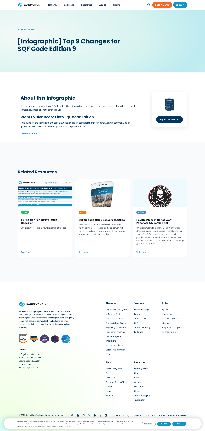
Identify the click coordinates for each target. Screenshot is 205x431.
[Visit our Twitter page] (89, 415)
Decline (164, 424)
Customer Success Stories (117, 382)
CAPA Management (114, 336)
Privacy (126, 415)
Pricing (116, 4)
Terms (117, 415)
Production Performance (116, 318)
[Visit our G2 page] (94, 415)
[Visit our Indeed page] (100, 415)
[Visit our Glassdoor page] (106, 415)
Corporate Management (172, 327)
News (108, 391)
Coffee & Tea (140, 318)
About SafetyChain (114, 368)
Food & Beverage (141, 309)
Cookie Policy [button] (23, 426)
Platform (52, 4)
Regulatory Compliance (116, 327)
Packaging (138, 332)
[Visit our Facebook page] (83, 415)
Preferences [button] (67, 426)
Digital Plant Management (117, 309)
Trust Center (139, 400)
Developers (150, 415)
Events (137, 377)
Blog (136, 373)
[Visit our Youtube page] (78, 415)
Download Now (28, 133)
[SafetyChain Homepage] (29, 5)
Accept (179, 424)
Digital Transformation (115, 349)
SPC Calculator (140, 386)
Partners (109, 395)
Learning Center (141, 368)
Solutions (69, 4)
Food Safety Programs (115, 332)
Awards (109, 386)
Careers (109, 373)
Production (167, 314)
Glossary (138, 391)
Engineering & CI (169, 332)
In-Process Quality (113, 314)
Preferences (149, 424)
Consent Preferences (177, 415)
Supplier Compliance (114, 345)
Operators (166, 323)
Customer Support (142, 395)
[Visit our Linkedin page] (72, 415)
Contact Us (110, 377)
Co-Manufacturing (142, 327)
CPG (136, 323)
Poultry (137, 314)
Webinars (138, 382)
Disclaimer (137, 415)
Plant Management (170, 318)
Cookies (161, 415)
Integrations (111, 340)
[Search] (148, 4)
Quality (165, 309)
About (102, 4)
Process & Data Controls (116, 323)
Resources (86, 4)
